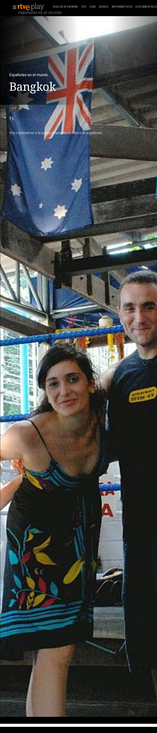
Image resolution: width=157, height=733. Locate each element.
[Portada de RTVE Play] (31, 7)
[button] (13, 7)
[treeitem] (65, 7)
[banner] (34, 7)
